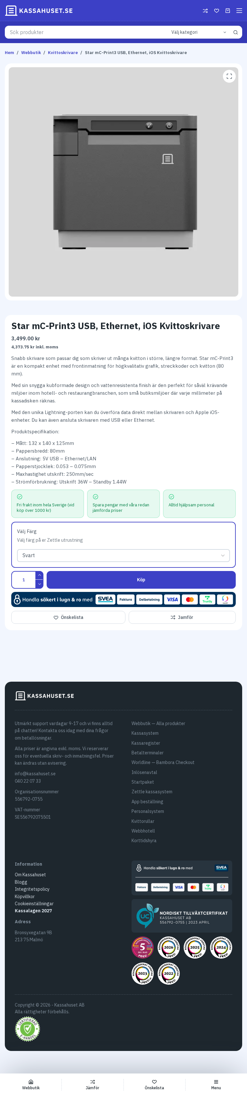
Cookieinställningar (34, 904)
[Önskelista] (216, 10)
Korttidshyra (144, 840)
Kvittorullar (143, 821)
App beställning (147, 802)
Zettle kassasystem (152, 792)
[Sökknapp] (235, 32)
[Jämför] (205, 10)
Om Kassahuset (30, 875)
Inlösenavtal (144, 772)
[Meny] (239, 11)
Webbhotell (143, 831)
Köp (141, 580)
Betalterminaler (148, 753)
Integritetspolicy (32, 889)
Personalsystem (148, 811)
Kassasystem (145, 733)
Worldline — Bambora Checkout (163, 762)
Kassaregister (146, 743)
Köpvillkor (25, 896)
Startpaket (143, 782)
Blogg (21, 882)
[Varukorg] (227, 10)
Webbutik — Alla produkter (158, 723)
